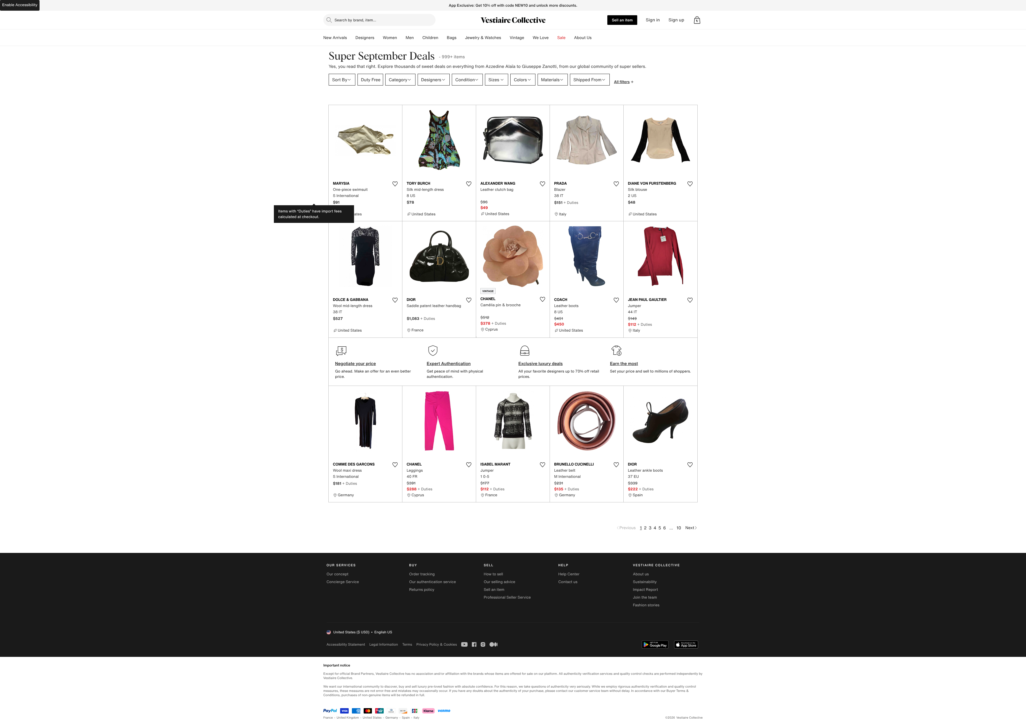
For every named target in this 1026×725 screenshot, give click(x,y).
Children (430, 38)
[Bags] (460, 38)
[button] (697, 20)
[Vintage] (528, 38)
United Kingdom (348, 718)
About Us (583, 38)
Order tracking (422, 574)
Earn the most (624, 363)
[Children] (442, 38)
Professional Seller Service (507, 597)
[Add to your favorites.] (395, 184)
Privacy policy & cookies (436, 644)
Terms (407, 644)
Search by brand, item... (355, 20)
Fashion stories (646, 605)
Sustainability (645, 582)
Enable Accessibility (19, 5)
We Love (541, 38)
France (328, 718)
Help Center (569, 574)
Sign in (653, 20)
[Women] (401, 38)
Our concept (337, 574)
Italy (416, 718)
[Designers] (378, 38)
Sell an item (622, 20)
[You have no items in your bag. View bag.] (697, 20)
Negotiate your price (355, 363)
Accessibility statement (346, 644)
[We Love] (553, 38)
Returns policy (421, 589)
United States (372, 718)
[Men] (418, 38)
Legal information (383, 644)
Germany (391, 718)
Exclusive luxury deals (540, 363)
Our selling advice (499, 582)
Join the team (645, 597)
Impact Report (645, 589)
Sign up (676, 20)
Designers (364, 38)
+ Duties (570, 202)
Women (390, 38)
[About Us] (596, 38)
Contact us (568, 582)
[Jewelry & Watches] (505, 38)
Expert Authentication (449, 363)
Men (410, 38)
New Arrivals (335, 38)
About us (641, 574)
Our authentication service (432, 582)
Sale (561, 38)
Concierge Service (343, 582)
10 (679, 528)
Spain (406, 718)
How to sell (493, 574)
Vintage (517, 38)
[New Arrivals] (351, 38)
